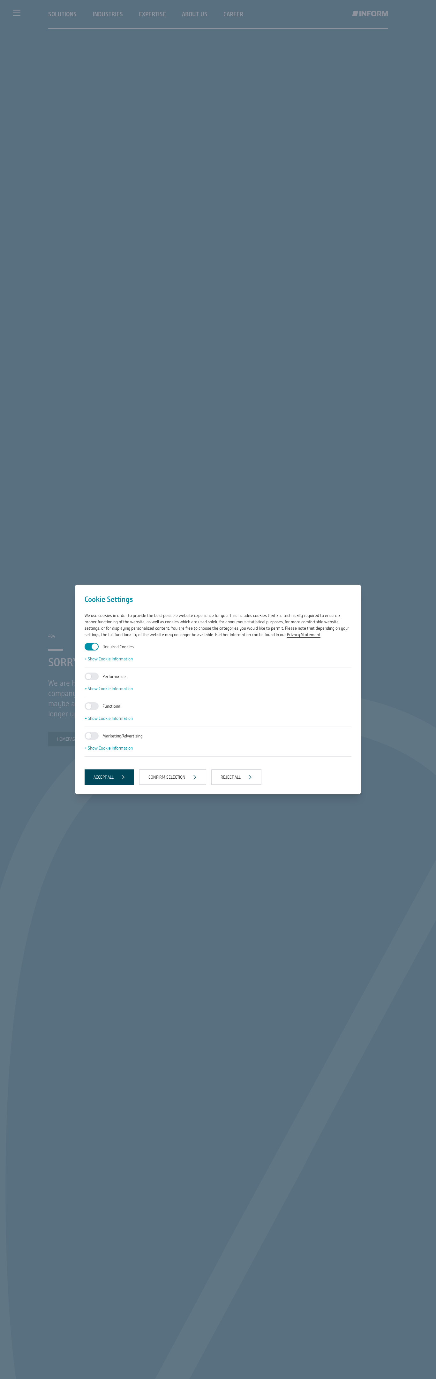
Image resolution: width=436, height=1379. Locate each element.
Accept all (104, 777)
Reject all (231, 777)
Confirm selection (166, 777)
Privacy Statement (303, 634)
